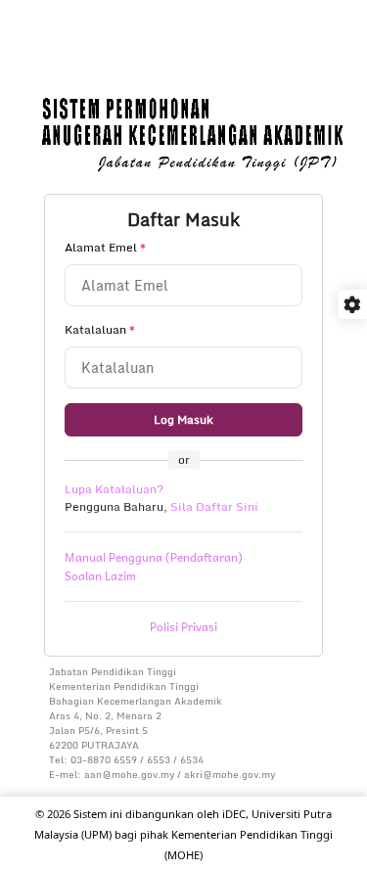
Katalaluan (100, 330)
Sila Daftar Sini (214, 506)
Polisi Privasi (183, 626)
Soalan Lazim (100, 575)
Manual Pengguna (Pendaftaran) (154, 557)
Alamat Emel (105, 247)
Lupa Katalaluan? (114, 489)
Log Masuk (183, 419)
